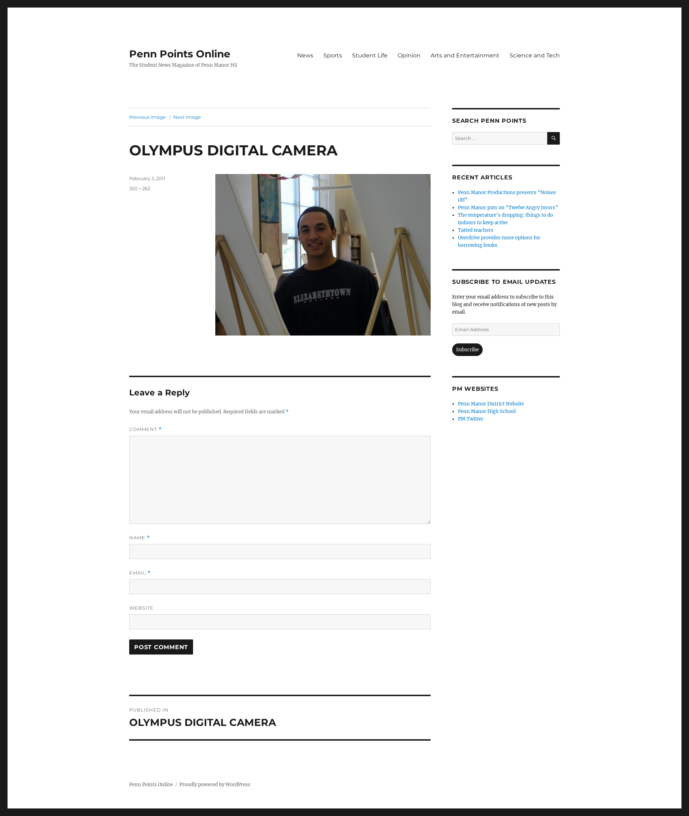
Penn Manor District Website (491, 404)
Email (140, 573)
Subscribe (467, 350)
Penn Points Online (179, 54)
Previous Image (147, 117)
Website (141, 608)
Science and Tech (535, 55)
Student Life (370, 55)
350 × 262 (139, 188)
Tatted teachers (475, 230)
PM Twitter (470, 419)
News (305, 55)
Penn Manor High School (487, 411)
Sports (332, 55)
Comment (145, 429)
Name (139, 538)
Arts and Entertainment (465, 55)
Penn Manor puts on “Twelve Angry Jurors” (508, 208)
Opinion (409, 55)
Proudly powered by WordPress (214, 785)
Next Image (187, 117)
